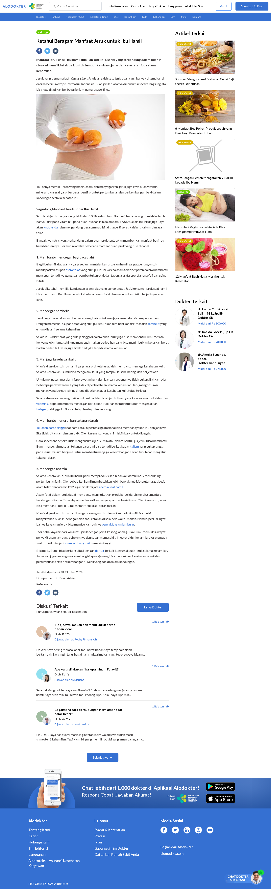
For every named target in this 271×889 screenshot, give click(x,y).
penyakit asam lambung (118, 524)
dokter (99, 550)
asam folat (73, 270)
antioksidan (51, 227)
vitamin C (42, 403)
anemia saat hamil (111, 487)
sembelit (154, 323)
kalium (134, 446)
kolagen (41, 409)
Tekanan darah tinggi (50, 427)
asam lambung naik (78, 543)
